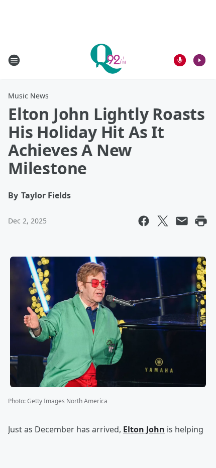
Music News (28, 95)
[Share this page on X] (163, 221)
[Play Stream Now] (199, 60)
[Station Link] (108, 60)
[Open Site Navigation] (14, 60)
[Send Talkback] (180, 60)
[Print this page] (201, 221)
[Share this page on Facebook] (144, 221)
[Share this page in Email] (182, 221)
